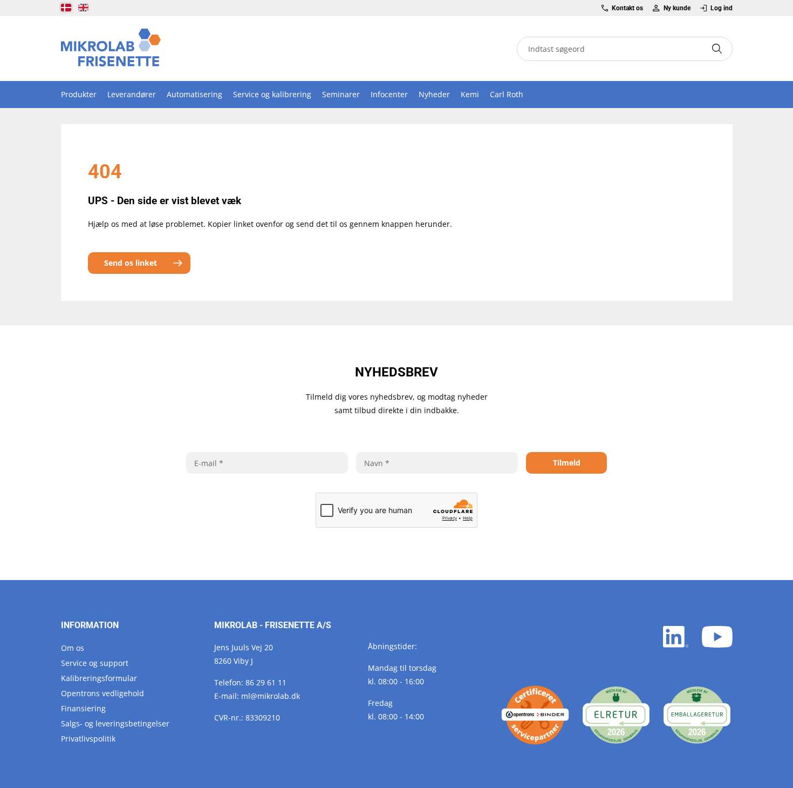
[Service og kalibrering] (535, 715)
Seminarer (341, 94)
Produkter (79, 94)
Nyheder (434, 94)
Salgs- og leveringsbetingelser (115, 723)
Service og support (94, 663)
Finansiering (83, 708)
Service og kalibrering (272, 94)
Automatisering (194, 94)
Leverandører (131, 94)
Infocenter (389, 94)
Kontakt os (627, 8)
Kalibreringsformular (99, 678)
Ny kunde (677, 8)
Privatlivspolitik (88, 738)
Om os (72, 648)
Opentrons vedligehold (102, 693)
